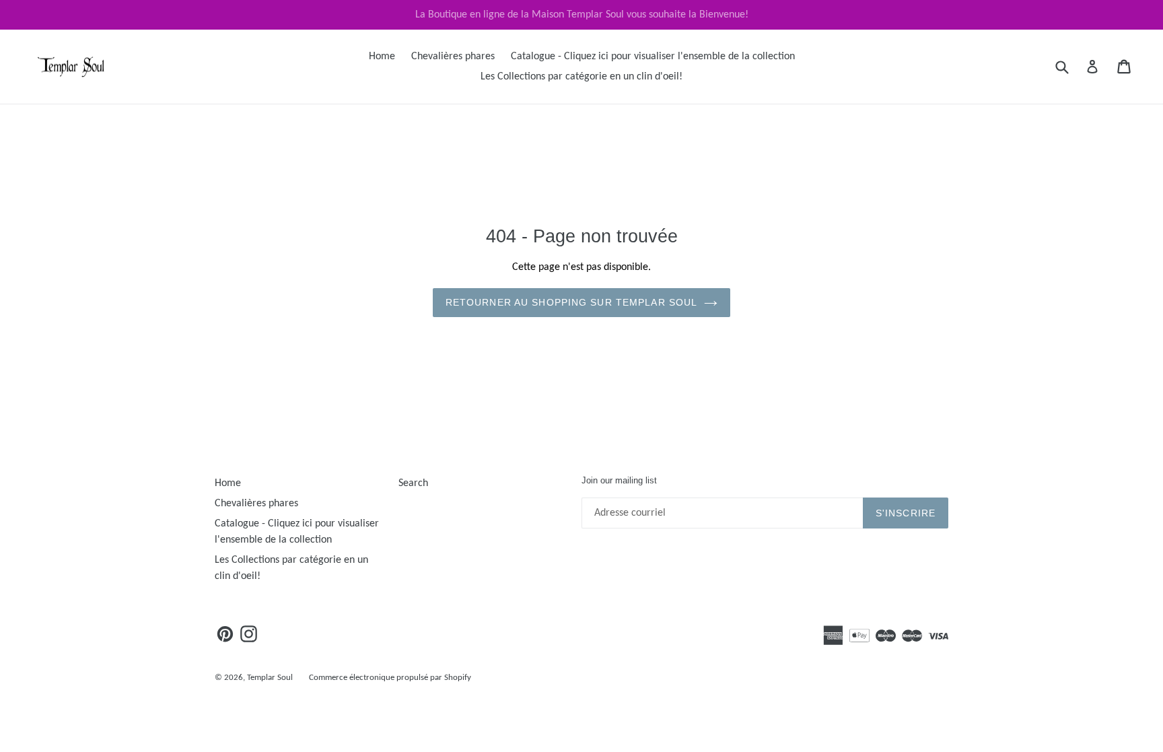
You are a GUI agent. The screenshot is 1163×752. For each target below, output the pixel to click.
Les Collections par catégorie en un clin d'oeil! (581, 76)
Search (413, 483)
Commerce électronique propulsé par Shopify (390, 677)
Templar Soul (270, 677)
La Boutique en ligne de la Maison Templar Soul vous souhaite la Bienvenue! (581, 14)
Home (382, 56)
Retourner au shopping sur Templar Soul (572, 302)
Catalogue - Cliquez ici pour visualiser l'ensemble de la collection (653, 56)
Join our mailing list (619, 480)
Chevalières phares (453, 56)
